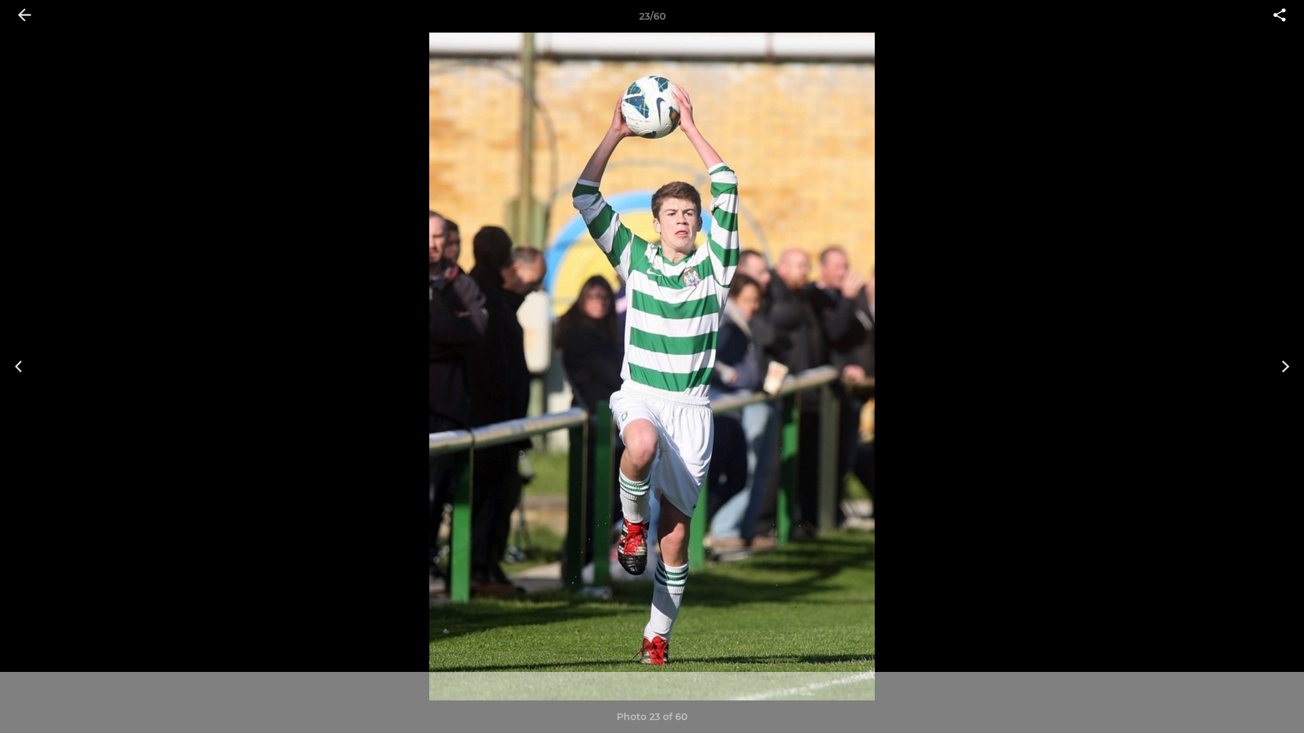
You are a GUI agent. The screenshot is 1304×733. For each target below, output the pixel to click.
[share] (1279, 16)
